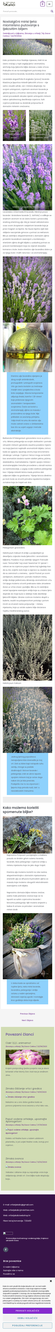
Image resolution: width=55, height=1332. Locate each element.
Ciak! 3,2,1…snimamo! (18, 1043)
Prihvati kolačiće (27, 1310)
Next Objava (27, 1020)
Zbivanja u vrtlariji (32, 33)
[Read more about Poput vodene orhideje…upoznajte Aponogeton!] (28, 1131)
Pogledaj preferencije (27, 1325)
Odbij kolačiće (27, 1318)
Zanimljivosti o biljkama (13, 33)
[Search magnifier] (52, 11)
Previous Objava (27, 1014)
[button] (51, 1281)
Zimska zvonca (14, 1158)
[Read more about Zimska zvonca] (13, 1167)
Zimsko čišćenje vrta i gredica (24, 1088)
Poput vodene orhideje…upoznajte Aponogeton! (26, 1120)
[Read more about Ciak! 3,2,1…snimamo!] (28, 1057)
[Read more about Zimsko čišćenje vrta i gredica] (20, 1097)
